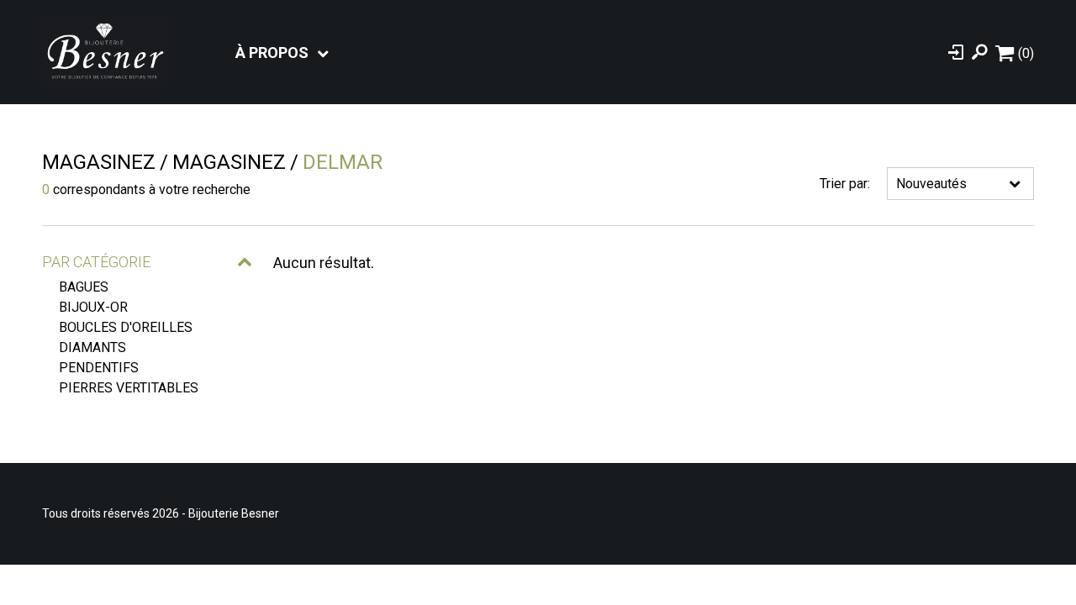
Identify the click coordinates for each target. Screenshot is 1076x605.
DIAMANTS (92, 347)
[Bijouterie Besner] (105, 52)
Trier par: (845, 184)
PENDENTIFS (99, 368)
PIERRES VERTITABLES (128, 388)
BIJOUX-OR (93, 307)
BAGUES (83, 287)
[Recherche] (979, 52)
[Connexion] (955, 52)
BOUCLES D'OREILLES (126, 327)
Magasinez (99, 162)
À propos (272, 52)
